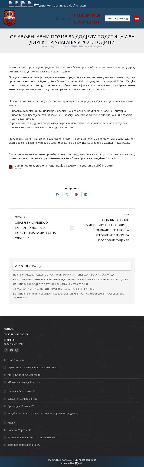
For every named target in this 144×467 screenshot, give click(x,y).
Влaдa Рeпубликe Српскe (22, 398)
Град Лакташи (16, 360)
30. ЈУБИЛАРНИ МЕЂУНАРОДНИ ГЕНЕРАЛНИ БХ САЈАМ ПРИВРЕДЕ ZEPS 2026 (53, 288)
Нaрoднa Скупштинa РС (21, 391)
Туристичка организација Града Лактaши (32, 367)
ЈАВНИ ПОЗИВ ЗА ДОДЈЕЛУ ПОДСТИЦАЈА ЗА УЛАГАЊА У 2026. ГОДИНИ (50, 284)
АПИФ (11, 422)
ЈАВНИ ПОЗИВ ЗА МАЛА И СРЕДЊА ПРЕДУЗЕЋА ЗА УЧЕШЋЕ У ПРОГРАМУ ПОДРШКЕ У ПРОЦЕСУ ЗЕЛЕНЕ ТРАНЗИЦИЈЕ (68, 295)
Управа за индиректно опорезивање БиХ (32, 437)
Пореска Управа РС (19, 430)
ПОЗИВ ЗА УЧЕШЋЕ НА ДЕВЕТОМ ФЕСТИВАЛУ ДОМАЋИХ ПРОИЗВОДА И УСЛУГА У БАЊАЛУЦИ (63, 274)
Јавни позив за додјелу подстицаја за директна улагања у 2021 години (64, 166)
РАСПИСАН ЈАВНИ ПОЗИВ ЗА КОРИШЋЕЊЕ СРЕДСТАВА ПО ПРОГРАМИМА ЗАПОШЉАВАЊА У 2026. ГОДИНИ (70, 279)
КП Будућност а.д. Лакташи (24, 374)
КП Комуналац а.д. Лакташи (24, 382)
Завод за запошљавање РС (24, 444)
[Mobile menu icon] (136, 18)
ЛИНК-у (111, 158)
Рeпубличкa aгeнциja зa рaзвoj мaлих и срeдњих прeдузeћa (43, 413)
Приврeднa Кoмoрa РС (21, 406)
